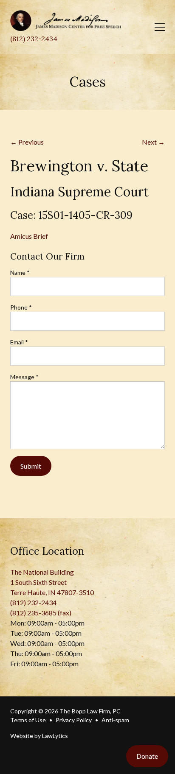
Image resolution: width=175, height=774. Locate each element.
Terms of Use (28, 720)
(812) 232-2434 (33, 38)
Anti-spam (115, 720)
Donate (147, 756)
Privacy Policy (74, 720)
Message (24, 376)
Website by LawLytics (39, 735)
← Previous (27, 142)
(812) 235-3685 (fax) (40, 613)
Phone (21, 307)
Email (19, 342)
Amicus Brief (29, 236)
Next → (153, 142)
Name (20, 272)
